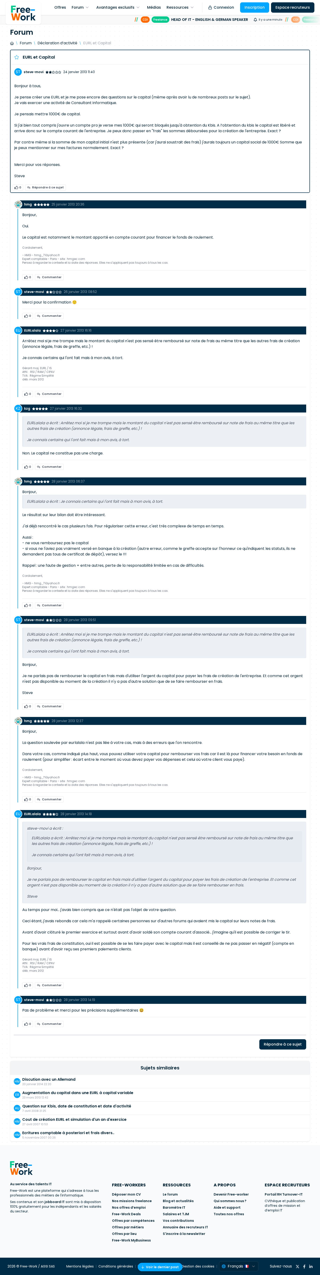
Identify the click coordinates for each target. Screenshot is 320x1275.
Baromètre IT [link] (174, 1207)
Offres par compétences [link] (133, 1220)
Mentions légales (80, 1266)
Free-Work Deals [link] (126, 1214)
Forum (26, 43)
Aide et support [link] (227, 1207)
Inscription (255, 7)
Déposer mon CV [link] (126, 1194)
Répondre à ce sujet (48, 187)
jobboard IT (55, 1202)
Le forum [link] (170, 1194)
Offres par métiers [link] (128, 1227)
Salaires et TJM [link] (176, 1214)
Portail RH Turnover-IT (284, 1194)
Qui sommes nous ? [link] (230, 1201)
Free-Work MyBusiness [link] (131, 1240)
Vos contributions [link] (178, 1220)
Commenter (52, 277)
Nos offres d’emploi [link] (129, 1207)
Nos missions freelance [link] (132, 1201)
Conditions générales (115, 1266)
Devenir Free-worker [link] (231, 1194)
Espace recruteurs (292, 7)
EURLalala (32, 330)
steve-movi (34, 72)
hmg (28, 204)
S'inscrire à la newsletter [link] (184, 1233)
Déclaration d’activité (57, 43)
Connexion (224, 7)
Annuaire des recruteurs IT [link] (185, 1227)
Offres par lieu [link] (124, 1233)
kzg (27, 408)
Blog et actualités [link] (178, 1201)
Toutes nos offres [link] (229, 1214)
